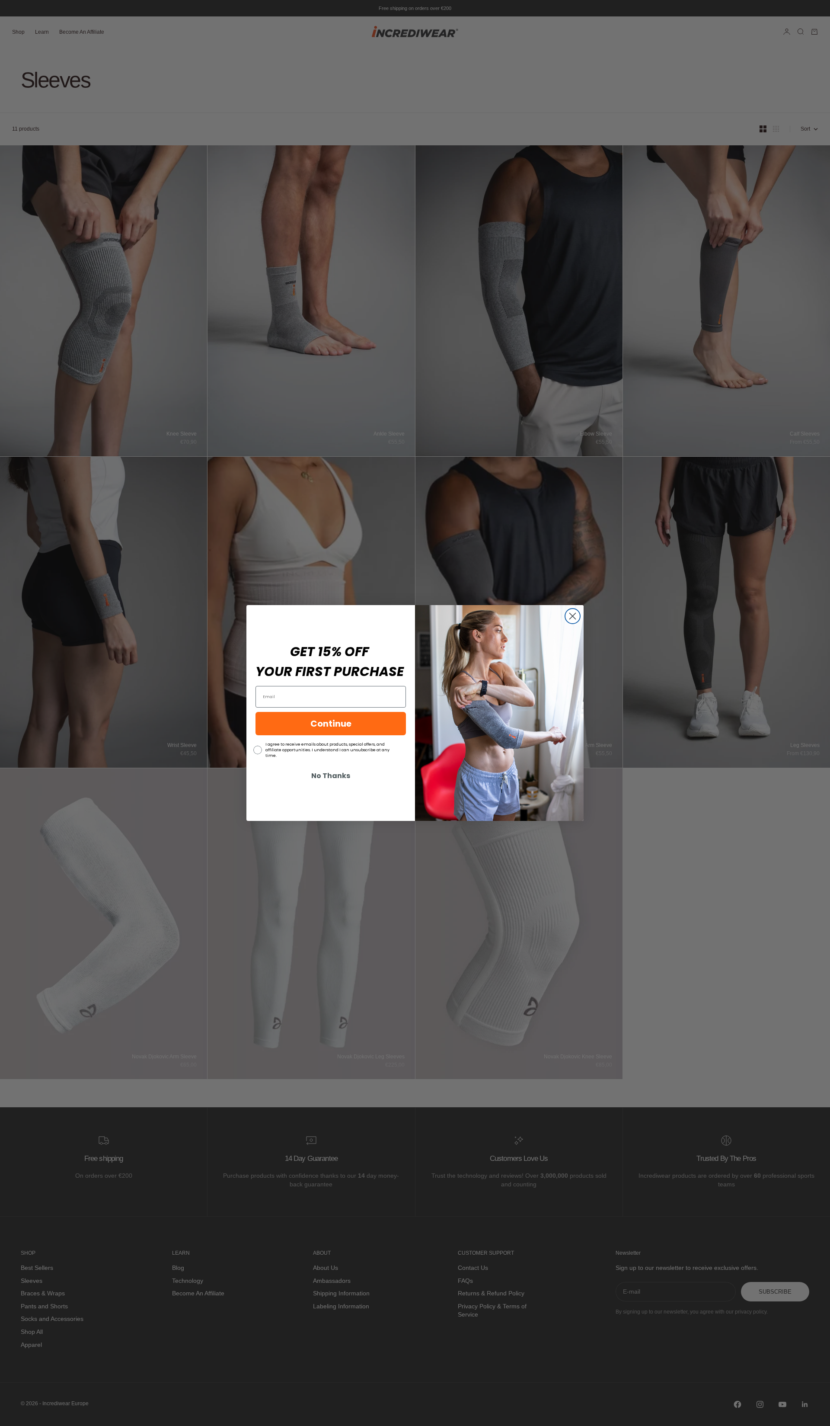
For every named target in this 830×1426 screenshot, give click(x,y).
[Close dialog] (572, 616)
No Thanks (330, 776)
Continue (330, 724)
